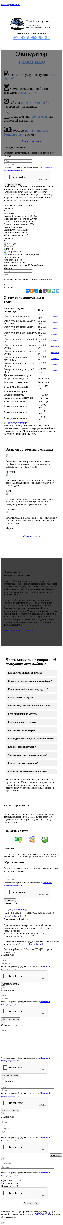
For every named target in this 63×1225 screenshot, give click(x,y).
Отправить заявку (13, 185)
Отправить (10, 900)
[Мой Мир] (36, 291)
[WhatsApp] (49, 291)
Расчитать (9, 287)
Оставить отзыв (31, 536)
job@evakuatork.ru (36, 944)
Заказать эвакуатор (31, 141)
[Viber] (45, 291)
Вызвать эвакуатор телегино (18, 630)
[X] (40, 291)
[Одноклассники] (32, 291)
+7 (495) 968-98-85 (10, 4)
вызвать (55, 316)
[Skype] (53, 291)
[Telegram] (57, 291)
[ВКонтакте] (28, 291)
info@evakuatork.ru (14, 916)
